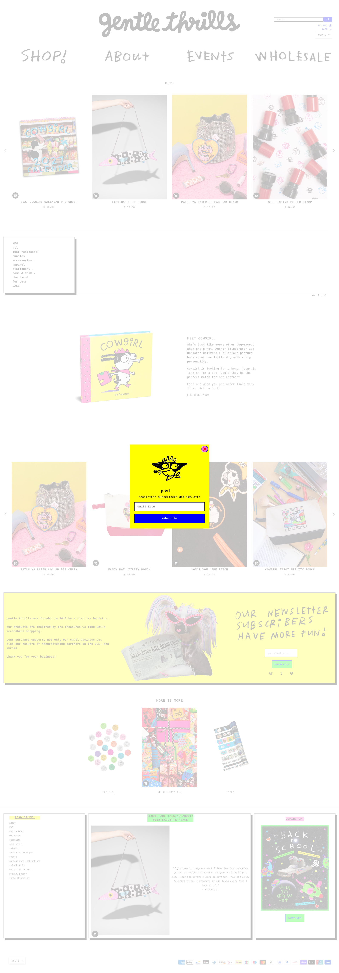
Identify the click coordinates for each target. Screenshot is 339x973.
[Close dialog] (205, 449)
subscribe (169, 518)
